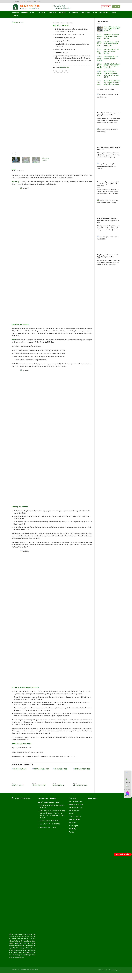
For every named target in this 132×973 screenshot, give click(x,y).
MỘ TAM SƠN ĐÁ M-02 (80, 785)
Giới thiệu (24, 12)
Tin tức (114, 12)
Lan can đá (53, 12)
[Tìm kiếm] (119, 1)
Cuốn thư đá (73, 12)
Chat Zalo (127, 782)
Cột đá (95, 12)
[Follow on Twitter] (114, 1)
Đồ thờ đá (62, 12)
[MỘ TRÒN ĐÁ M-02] (62, 775)
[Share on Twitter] (57, 71)
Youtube (128, 776)
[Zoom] (14, 153)
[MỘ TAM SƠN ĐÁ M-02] (82, 775)
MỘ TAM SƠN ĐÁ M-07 (39, 785)
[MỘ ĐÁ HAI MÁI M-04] (21, 775)
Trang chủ (15, 12)
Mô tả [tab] (14, 171)
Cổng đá (75, 826)
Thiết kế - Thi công (75, 816)
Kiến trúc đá (103, 12)
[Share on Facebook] (54, 71)
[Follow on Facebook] (111, 1)
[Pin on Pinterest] (64, 71)
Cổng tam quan (85, 12)
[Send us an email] (116, 1)
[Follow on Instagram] (112, 1)
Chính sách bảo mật (75, 807)
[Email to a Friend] (61, 71)
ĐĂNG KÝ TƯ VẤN (122, 854)
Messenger (127, 795)
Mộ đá (32, 12)
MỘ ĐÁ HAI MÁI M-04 (18, 785)
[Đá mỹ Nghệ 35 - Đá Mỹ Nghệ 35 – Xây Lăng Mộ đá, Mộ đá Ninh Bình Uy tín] (43, 7)
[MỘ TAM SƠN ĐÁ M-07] (41, 775)
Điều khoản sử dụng (75, 801)
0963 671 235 (127, 789)
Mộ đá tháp (69, 23)
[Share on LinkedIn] (67, 71)
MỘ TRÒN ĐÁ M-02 (58, 785)
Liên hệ (15, 16)
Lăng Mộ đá (73, 819)
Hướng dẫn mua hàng (76, 804)
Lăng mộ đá (42, 12)
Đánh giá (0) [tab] (20, 171)
